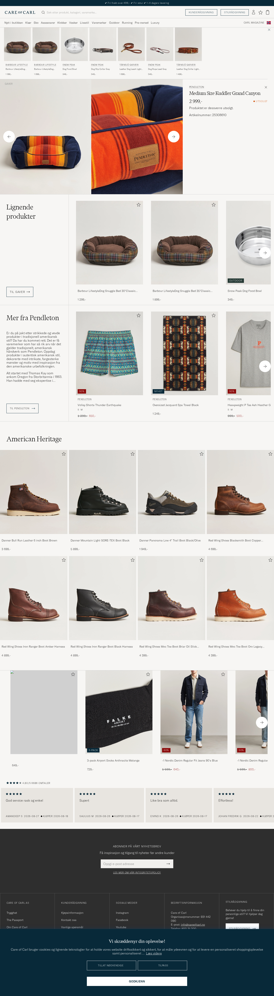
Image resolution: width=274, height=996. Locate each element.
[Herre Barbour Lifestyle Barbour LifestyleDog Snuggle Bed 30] (17, 44)
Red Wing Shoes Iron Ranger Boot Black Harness (102, 646)
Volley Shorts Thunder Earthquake (99, 405)
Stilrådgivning (234, 12)
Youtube (121, 927)
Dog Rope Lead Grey (157, 69)
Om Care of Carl (17, 927)
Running (127, 22)
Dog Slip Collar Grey (100, 69)
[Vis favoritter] (260, 12)
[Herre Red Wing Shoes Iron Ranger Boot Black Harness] (102, 598)
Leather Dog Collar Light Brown (188, 69)
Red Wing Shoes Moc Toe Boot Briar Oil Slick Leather (168, 647)
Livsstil (84, 22)
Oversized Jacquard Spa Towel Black (176, 405)
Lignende (21, 211)
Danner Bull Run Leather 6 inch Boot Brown (29, 540)
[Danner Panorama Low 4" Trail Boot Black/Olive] (171, 536)
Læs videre (154, 953)
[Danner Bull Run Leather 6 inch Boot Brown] (33, 536)
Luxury (155, 22)
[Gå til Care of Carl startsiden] (20, 12)
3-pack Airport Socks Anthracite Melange (113, 760)
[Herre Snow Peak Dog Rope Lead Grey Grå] (159, 44)
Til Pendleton (20, 408)
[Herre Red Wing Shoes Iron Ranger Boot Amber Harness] (33, 598)
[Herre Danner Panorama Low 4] (171, 492)
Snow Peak (69, 65)
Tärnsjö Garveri (129, 65)
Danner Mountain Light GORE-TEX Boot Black (100, 540)
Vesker (73, 22)
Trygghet (12, 913)
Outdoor (114, 22)
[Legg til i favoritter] (137, 205)
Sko (36, 22)
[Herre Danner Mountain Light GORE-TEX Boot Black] (102, 492)
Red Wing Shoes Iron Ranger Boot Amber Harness (33, 646)
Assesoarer (48, 22)
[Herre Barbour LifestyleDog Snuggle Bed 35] (184, 242)
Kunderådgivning (201, 12)
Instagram (122, 913)
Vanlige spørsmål (72, 927)
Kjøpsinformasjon (72, 913)
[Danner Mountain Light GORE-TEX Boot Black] (102, 536)
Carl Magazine (254, 22)
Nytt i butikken (13, 22)
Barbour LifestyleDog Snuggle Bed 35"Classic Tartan (45, 69)
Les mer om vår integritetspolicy (137, 872)
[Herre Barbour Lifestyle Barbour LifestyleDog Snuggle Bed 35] (45, 44)
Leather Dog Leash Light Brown (130, 69)
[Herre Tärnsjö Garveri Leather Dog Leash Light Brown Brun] (131, 44)
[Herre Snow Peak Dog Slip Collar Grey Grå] (102, 44)
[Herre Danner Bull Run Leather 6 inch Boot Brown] (33, 492)
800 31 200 (189, 928)
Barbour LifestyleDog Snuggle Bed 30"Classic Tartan (16, 69)
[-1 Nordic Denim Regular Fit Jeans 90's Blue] (193, 756)
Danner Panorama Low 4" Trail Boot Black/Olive (170, 540)
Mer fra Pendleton (32, 318)
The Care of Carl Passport (137, 2)
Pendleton (196, 87)
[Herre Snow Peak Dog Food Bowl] (74, 44)
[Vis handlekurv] (267, 12)
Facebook (122, 920)
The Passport (15, 920)
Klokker (62, 22)
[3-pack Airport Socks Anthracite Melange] (118, 756)
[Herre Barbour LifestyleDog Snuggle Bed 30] (109, 242)
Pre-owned (141, 22)
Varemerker (99, 22)
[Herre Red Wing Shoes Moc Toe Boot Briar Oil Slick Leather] (171, 598)
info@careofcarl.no (193, 924)
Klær (28, 22)
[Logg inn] (253, 12)
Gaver (9, 83)
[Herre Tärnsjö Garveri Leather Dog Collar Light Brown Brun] (188, 44)
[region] (137, 805)
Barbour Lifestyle (17, 65)
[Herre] (43, 712)
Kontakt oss (68, 920)
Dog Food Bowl (70, 69)
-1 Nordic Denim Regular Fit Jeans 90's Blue (190, 760)
